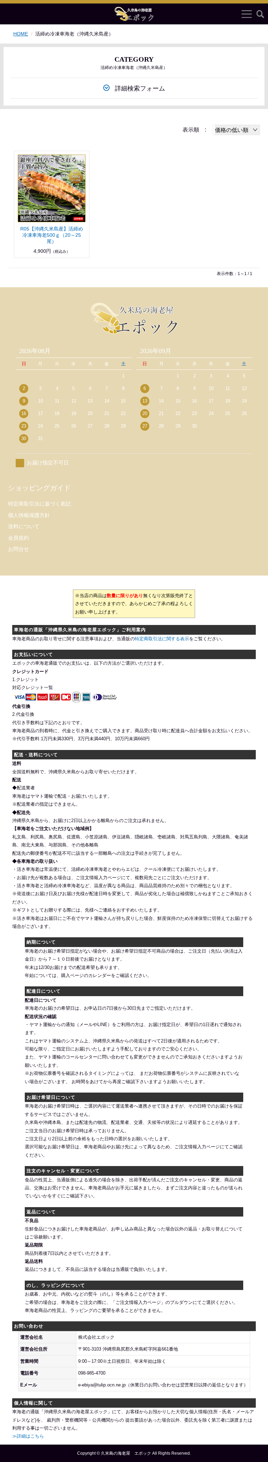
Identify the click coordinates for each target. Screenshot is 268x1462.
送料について (23, 526)
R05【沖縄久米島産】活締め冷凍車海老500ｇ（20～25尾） (51, 235)
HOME (20, 34)
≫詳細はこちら (28, 1436)
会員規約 (18, 538)
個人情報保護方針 (29, 515)
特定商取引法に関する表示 (162, 638)
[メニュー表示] (247, 13)
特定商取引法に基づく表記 (39, 504)
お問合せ (18, 549)
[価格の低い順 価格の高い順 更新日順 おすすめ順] (236, 130)
